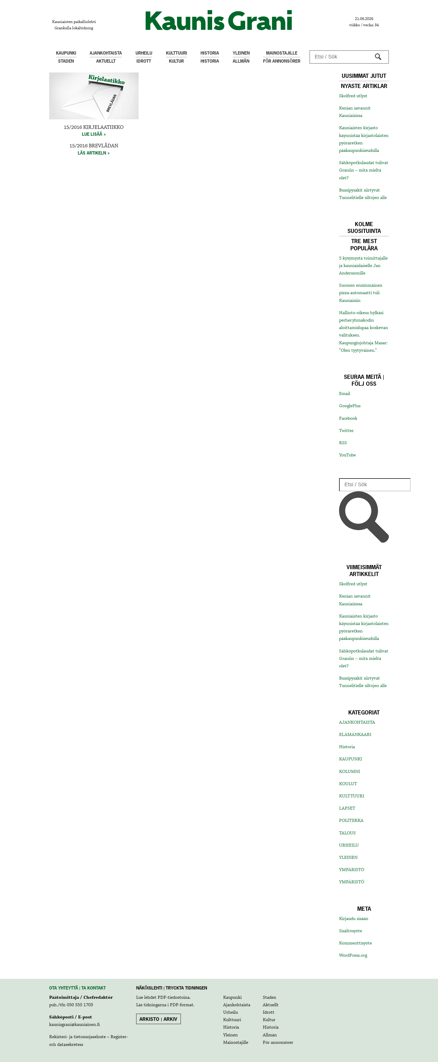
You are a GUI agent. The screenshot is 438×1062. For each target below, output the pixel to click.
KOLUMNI (349, 772)
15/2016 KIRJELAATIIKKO (94, 127)
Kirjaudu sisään (353, 919)
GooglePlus (350, 406)
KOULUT (348, 784)
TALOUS (347, 833)
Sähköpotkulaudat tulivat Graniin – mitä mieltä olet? (363, 170)
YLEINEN (348, 858)
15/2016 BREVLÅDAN (93, 146)
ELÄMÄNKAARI (355, 735)
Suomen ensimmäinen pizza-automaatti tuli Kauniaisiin (360, 293)
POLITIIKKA (351, 821)
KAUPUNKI (350, 759)
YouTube (347, 455)
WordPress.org (353, 955)
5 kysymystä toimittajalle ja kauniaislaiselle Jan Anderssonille (363, 265)
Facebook (348, 419)
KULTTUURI (351, 796)
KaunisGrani (218, 20)
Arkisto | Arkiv (158, 1019)
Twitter (346, 431)
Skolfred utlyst (353, 96)
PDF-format (181, 1005)
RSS (343, 443)
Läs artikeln (92, 153)
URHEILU (349, 845)
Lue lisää (92, 134)
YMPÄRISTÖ (351, 870)
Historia (347, 747)
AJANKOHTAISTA (357, 723)
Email (344, 394)
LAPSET (347, 808)
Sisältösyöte (350, 931)
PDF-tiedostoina (174, 998)
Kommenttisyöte (355, 943)
